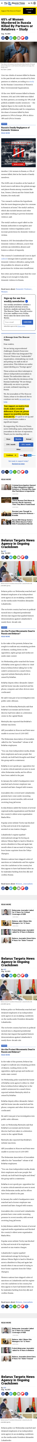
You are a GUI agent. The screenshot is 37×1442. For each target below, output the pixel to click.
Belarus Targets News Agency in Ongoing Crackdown (18, 543)
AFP (4, 551)
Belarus (19, 884)
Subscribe (28, 322)
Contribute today (29, 11)
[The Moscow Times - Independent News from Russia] (14, 3)
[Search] (31, 3)
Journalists (28, 884)
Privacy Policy (21, 326)
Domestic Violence (23, 289)
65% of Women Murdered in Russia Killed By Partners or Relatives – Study (17, 24)
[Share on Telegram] (11, 38)
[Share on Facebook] (3, 38)
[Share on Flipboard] (22, 38)
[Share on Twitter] (7, 38)
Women (4, 292)
